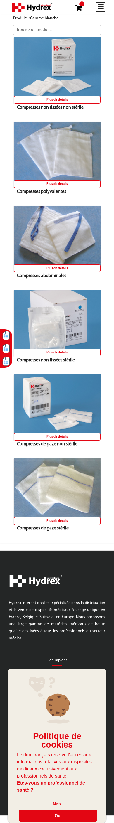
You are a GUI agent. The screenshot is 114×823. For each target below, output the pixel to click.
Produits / (21, 18)
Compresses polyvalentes (41, 191)
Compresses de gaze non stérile (47, 444)
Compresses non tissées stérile (46, 360)
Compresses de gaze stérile (43, 528)
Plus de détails (57, 100)
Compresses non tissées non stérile (50, 107)
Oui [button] (58, 815)
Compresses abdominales (41, 276)
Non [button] (57, 804)
